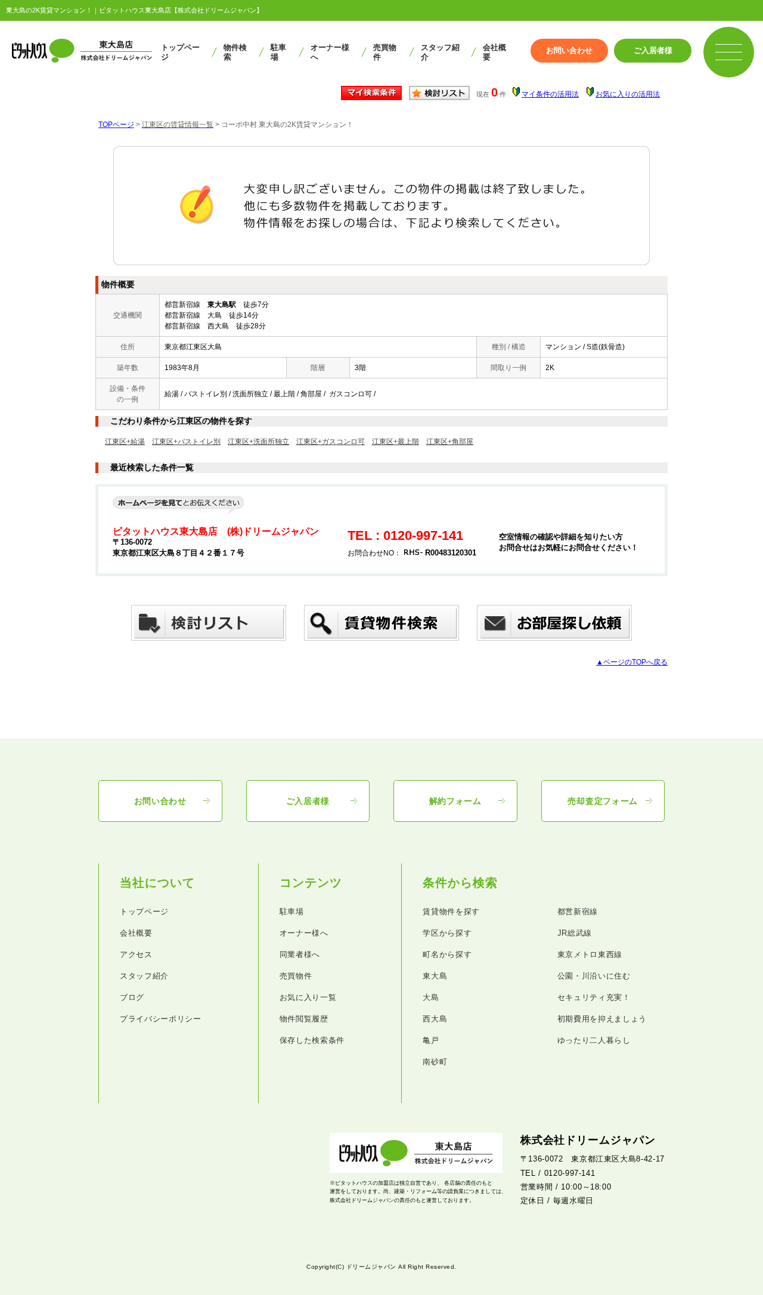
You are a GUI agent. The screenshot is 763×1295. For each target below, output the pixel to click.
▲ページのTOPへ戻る (632, 662)
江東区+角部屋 (449, 441)
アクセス (136, 954)
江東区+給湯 (125, 441)
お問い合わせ (569, 50)
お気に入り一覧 (308, 997)
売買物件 (384, 52)
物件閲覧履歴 (304, 1018)
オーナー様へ (330, 52)
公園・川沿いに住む (594, 975)
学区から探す (447, 932)
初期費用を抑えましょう (602, 1018)
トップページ (180, 52)
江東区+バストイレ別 (186, 441)
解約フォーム (455, 801)
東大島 (435, 975)
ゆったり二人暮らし (594, 1040)
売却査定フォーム (602, 801)
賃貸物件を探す (451, 911)
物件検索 (235, 52)
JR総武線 (574, 932)
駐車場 (278, 52)
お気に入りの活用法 (627, 94)
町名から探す (447, 954)
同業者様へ (300, 954)
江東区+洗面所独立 (258, 441)
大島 (431, 997)
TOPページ (116, 124)
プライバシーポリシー (160, 1018)
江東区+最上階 (395, 441)
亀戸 (431, 1040)
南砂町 (435, 1061)
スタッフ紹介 (440, 52)
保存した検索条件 (312, 1040)
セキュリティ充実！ (594, 997)
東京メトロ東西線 (589, 954)
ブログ (132, 997)
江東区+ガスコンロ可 (330, 441)
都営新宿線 (577, 911)
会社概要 (494, 52)
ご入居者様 (653, 50)
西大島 (435, 1018)
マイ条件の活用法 (550, 94)
